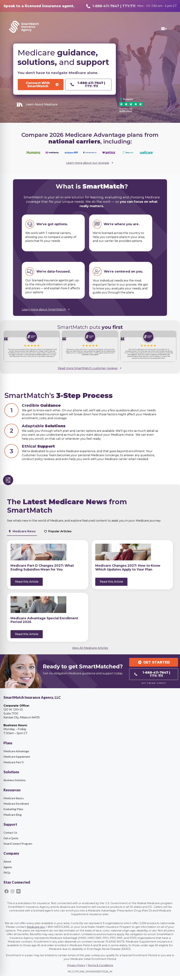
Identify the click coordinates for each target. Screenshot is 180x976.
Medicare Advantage (16, 751)
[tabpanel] (90, 591)
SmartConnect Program (18, 843)
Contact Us (10, 832)
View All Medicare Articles (90, 648)
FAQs (7, 872)
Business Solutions (15, 780)
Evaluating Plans (13, 809)
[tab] (22, 531)
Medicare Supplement (17, 756)
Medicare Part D (14, 762)
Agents (8, 867)
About (7, 861)
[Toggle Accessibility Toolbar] (8, 480)
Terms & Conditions (100, 965)
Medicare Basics (14, 798)
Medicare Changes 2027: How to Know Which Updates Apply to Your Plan (127, 567)
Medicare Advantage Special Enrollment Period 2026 (44, 620)
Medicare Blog (13, 814)
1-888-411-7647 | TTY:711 (113, 6)
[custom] (6, 891)
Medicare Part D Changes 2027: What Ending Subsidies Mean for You (42, 567)
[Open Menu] (166, 29)
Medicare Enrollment (16, 803)
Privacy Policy (76, 965)
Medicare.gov (36, 926)
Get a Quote (11, 838)
